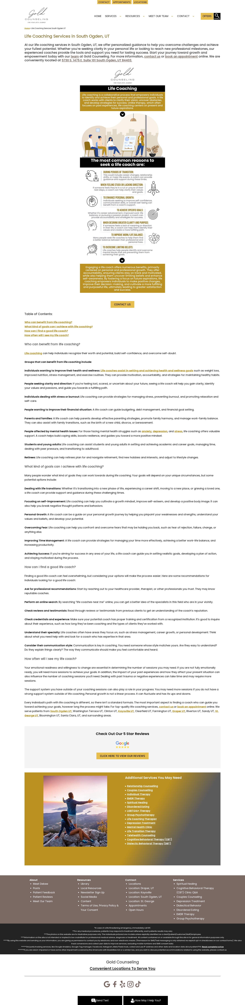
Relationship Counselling (142, 786)
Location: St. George (141, 901)
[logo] (36, 15)
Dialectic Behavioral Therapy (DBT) (149, 843)
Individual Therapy (138, 794)
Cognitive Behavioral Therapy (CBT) (149, 839)
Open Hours (136, 910)
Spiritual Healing (137, 802)
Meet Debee (40, 884)
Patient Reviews (43, 897)
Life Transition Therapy (141, 831)
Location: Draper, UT (141, 888)
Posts (36, 888)
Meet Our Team (158, 16)
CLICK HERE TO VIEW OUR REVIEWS (122, 755)
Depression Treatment (141, 823)
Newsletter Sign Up (92, 892)
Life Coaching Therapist (142, 819)
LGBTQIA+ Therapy (138, 810)
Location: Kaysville (140, 892)
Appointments (138, 905)
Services (111, 16)
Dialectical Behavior (189, 905)
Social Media (89, 897)
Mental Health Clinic (139, 827)
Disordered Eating (138, 806)
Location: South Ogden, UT (145, 897)
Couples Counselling (140, 790)
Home (97, 16)
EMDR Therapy (185, 914)
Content (86, 901)
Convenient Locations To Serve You (122, 968)
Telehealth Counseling (141, 835)
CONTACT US (122, 304)
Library (85, 884)
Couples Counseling (189, 897)
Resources (132, 16)
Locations (135, 884)
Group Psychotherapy (140, 815)
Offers (207, 16)
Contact (183, 16)
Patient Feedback (44, 892)
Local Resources (91, 888)
